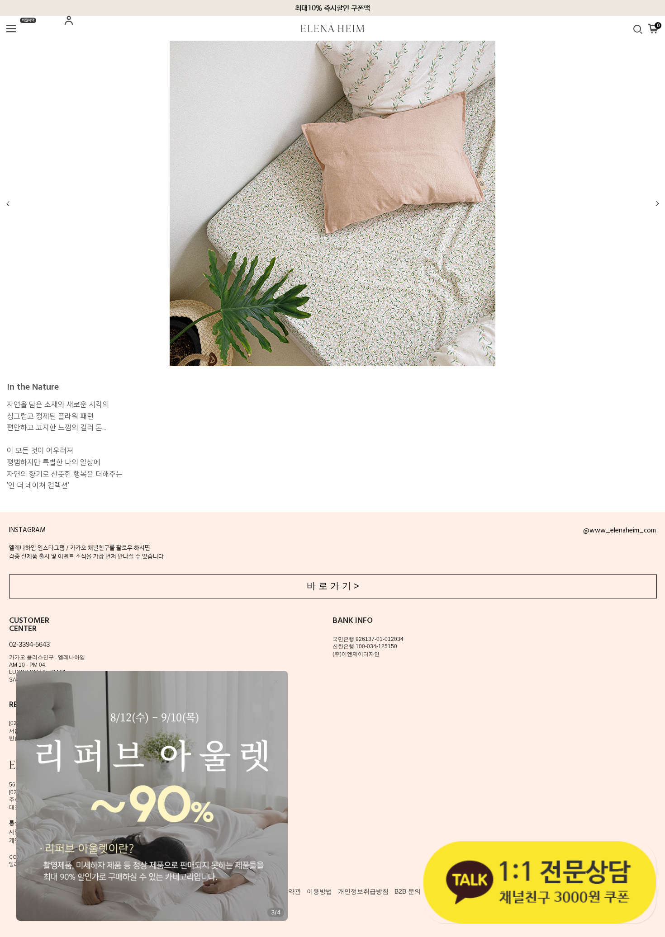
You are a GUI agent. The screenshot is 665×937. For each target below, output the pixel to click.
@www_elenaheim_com (619, 530)
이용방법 (319, 891)
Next (657, 203)
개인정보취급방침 (363, 891)
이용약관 (288, 891)
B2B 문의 (407, 891)
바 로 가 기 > (333, 586)
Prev (8, 203)
